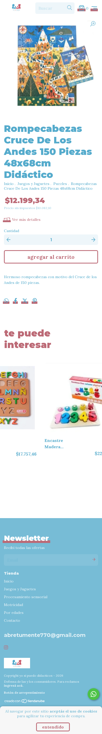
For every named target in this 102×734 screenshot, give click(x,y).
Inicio (9, 183)
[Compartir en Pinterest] (35, 301)
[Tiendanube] (25, 702)
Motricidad (13, 604)
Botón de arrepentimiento (24, 692)
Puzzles (60, 183)
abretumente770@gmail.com (45, 635)
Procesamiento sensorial (25, 597)
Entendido (53, 727)
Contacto (12, 620)
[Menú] (94, 8)
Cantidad (11, 230)
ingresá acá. (13, 685)
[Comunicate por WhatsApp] (93, 694)
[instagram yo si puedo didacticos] (6, 648)
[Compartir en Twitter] (25, 301)
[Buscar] (70, 7)
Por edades (14, 612)
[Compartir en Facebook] (16, 301)
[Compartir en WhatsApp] (6, 301)
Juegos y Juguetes (33, 183)
